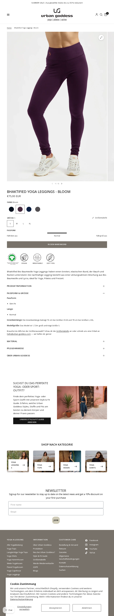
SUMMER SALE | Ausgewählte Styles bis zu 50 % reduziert (57, 3)
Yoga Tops (39, 466)
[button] (32, 421)
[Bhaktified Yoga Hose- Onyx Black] (11, 209)
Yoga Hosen (66, 466)
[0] (105, 15)
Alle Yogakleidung (15, 545)
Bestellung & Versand (68, 545)
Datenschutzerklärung (21, 599)
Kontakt (62, 562)
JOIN (56, 520)
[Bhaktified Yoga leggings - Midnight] (28, 209)
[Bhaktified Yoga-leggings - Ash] (37, 209)
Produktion (38, 548)
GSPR (35, 567)
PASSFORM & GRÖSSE (18, 293)
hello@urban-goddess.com (19, 334)
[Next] (61, 183)
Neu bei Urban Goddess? (44, 552)
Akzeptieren (55, 607)
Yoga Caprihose (14, 570)
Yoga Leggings (15, 465)
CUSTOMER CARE (67, 540)
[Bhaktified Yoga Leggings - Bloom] (20, 209)
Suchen (62, 570)
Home (9, 28)
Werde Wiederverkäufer (43, 563)
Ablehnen (87, 607)
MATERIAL (12, 341)
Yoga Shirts (92, 466)
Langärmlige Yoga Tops (17, 552)
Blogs (35, 570)
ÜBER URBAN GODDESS (18, 355)
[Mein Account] (97, 15)
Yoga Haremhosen (15, 559)
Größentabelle (62, 331)
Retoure (62, 548)
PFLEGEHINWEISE (15, 348)
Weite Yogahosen (14, 563)
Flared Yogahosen (15, 567)
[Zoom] (101, 37)
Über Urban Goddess (42, 545)
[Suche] (101, 15)
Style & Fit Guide (40, 556)
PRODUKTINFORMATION (19, 286)
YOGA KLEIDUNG (15, 540)
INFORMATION (40, 540)
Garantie (63, 552)
